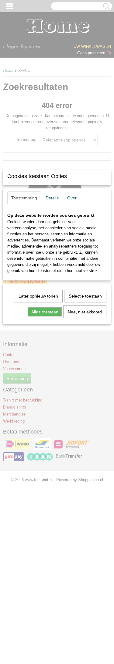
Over (72, 197)
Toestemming (24, 197)
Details (52, 197)
